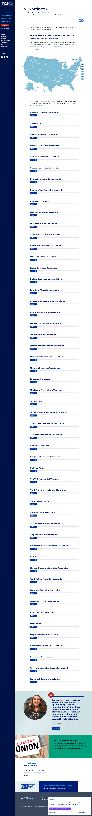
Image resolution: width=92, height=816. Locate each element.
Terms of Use (30, 806)
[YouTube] (4, 57)
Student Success (5, 8)
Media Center (3, 38)
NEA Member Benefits (5, 40)
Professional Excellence (6, 15)
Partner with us (53, 788)
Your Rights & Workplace (7, 12)
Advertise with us (61, 788)
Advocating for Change (6, 18)
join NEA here (57, 46)
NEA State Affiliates (46, 799)
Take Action (4, 25)
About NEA (3, 34)
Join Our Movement (5, 21)
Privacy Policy (23, 806)
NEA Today (3, 44)
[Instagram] (9, 57)
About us (46, 788)
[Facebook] (2, 57)
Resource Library (4, 42)
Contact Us (3, 53)
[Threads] (12, 57)
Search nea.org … (6, 28)
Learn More (56, 752)
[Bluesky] (7, 57)
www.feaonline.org (38, 105)
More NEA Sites (4, 46)
